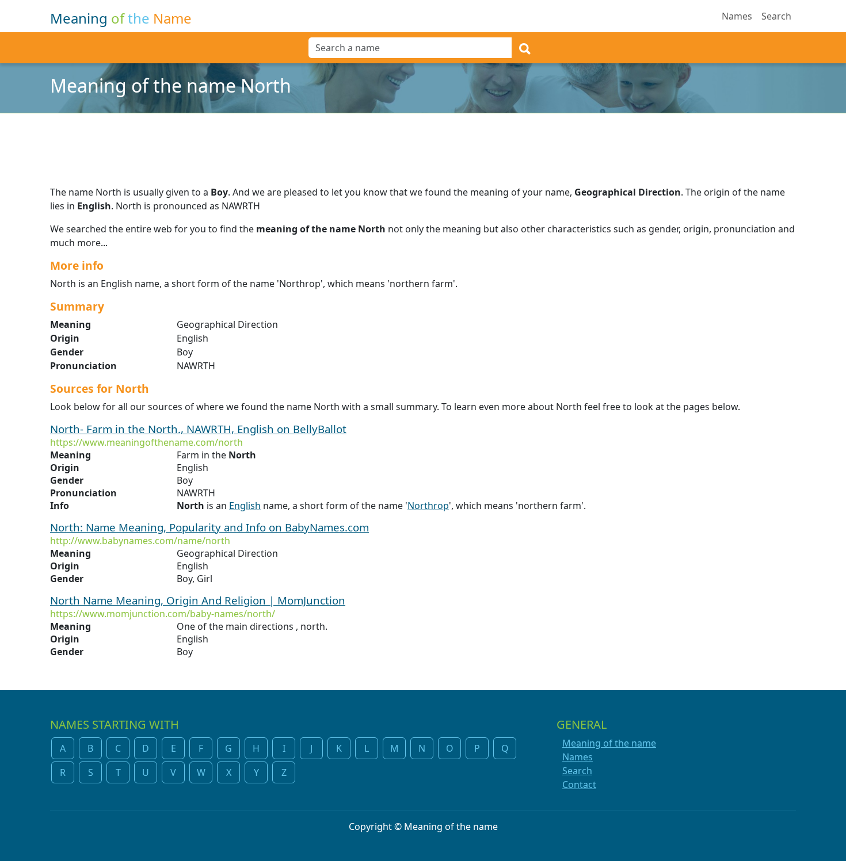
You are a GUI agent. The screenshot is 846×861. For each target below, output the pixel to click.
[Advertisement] (423, 142)
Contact (579, 784)
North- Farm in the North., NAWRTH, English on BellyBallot (198, 429)
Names (737, 16)
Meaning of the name (609, 743)
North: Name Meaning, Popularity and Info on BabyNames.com (209, 527)
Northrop (428, 505)
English (245, 505)
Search (776, 16)
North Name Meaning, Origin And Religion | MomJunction (197, 600)
